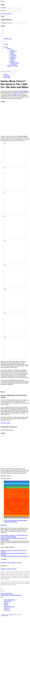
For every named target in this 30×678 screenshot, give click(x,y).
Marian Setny (4, 525)
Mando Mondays (24, 91)
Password (3, 10)
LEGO (12, 60)
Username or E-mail (6, 23)
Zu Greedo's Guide (5, 423)
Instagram (13, 562)
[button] (5, 481)
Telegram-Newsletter (7, 593)
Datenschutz (10, 568)
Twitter (8, 562)
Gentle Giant (13, 51)
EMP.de (6, 605)
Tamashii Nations (14, 63)
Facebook (3, 562)
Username (3, 7)
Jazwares (12, 57)
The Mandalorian (13, 521)
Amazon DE (7, 601)
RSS (15, 568)
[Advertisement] (15, 119)
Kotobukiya (13, 58)
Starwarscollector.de (10, 614)
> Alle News (13, 64)
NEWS (9, 48)
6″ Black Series (16, 94)
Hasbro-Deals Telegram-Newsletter (11, 595)
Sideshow (12, 61)
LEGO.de (6, 608)
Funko (12, 49)
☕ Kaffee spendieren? (4, 615)
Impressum (3, 568)
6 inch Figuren (10, 520)
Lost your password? (6, 13)
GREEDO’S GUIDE (12, 65)
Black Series (17, 520)
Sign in (2, 1)
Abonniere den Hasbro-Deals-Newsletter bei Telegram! (15, 556)
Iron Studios (13, 55)
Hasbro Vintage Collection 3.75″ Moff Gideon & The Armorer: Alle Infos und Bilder (14, 536)
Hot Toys (12, 54)
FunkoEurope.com (9, 606)
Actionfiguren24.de (9, 600)
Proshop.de (7, 610)
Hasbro (12, 52)
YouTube (19, 562)
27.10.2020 (7, 75)
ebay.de (6, 603)
